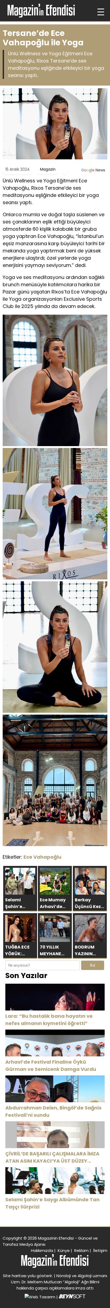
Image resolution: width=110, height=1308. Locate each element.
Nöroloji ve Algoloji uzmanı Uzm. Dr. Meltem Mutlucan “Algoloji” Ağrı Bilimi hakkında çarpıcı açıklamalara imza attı (59, 1282)
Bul (92, 965)
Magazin (48, 169)
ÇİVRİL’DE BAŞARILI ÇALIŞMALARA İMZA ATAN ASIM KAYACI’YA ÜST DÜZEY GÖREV (52, 1157)
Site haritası (14, 1275)
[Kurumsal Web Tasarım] (72, 1297)
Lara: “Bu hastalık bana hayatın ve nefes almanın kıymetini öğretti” (49, 1020)
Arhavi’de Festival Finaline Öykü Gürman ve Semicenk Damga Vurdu (50, 1065)
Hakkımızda (42, 1250)
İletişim (100, 1250)
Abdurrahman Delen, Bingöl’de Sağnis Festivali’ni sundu (53, 1111)
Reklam (81, 1250)
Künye (64, 1250)
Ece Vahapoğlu (42, 857)
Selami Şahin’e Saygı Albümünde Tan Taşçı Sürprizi (52, 1203)
